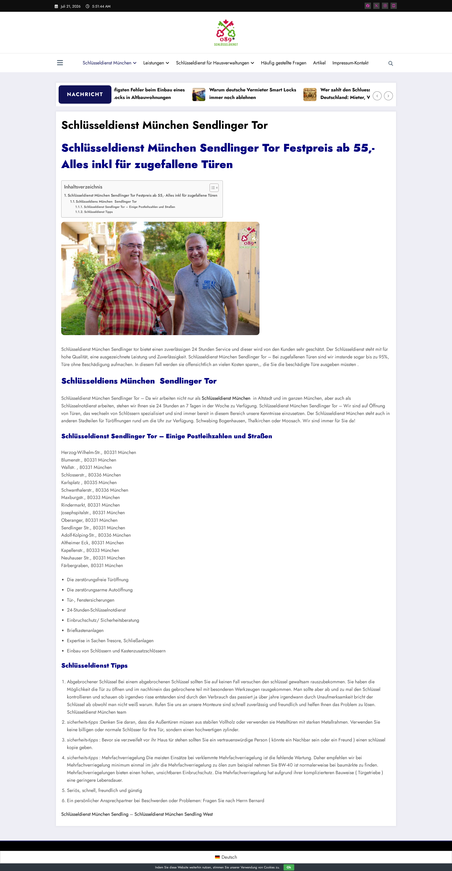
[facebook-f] (368, 6)
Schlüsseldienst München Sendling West (173, 814)
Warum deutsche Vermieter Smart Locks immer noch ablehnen (236, 93)
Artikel (319, 62)
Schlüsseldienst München (107, 62)
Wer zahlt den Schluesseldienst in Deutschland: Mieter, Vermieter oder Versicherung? (343, 93)
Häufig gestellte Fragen (283, 62)
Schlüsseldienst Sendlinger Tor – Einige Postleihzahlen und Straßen (130, 206)
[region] (160, 278)
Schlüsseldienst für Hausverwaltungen (212, 62)
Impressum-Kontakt (350, 62)
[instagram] (385, 6)
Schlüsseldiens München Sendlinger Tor (106, 201)
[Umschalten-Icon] (60, 63)
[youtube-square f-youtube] (394, 6)
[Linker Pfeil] (377, 96)
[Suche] (390, 63)
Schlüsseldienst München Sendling (94, 814)
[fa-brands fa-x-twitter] (376, 6)
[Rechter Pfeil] (388, 96)
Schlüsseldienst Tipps (98, 211)
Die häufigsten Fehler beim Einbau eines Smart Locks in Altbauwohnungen (125, 93)
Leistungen (153, 62)
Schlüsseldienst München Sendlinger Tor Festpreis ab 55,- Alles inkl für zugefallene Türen (142, 195)
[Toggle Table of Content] (211, 187)
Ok (289, 867)
